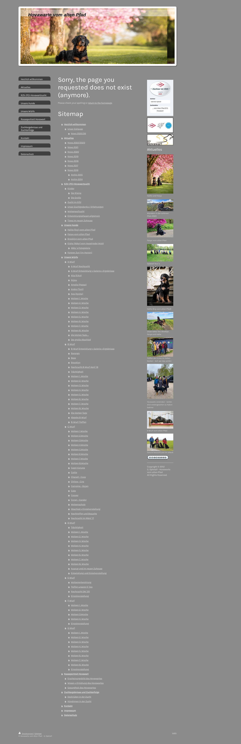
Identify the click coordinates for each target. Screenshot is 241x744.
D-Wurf (71, 522)
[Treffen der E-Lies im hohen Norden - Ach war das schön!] (160, 347)
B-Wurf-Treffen (78, 422)
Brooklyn (75, 362)
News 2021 (73, 147)
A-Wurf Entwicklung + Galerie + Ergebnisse (92, 271)
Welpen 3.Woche (79, 440)
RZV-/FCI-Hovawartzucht (77, 184)
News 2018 (73, 161)
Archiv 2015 (77, 174)
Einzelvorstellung (80, 596)
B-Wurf (71, 344)
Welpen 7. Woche (79, 325)
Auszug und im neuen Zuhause (86, 568)
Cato (73, 490)
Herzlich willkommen (75, 124)
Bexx (73, 358)
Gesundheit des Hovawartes (82, 687)
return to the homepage (100, 103)
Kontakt (68, 706)
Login (174, 733)
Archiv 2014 (77, 179)
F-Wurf (71, 600)
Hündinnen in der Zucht (79, 701)
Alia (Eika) (76, 275)
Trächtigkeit (77, 371)
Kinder (71, 188)
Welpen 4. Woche (80, 312)
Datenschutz (70, 715)
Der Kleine (76, 193)
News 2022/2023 (76, 142)
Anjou (74, 280)
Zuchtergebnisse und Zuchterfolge (81, 692)
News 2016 (73, 170)
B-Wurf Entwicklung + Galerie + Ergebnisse (92, 348)
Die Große (76, 197)
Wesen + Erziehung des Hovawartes (86, 683)
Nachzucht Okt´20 (80, 591)
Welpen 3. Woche (80, 307)
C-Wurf (71, 426)
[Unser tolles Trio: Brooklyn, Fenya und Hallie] (160, 321)
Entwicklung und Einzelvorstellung (89, 573)
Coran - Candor (79, 500)
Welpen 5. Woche (80, 316)
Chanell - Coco (78, 477)
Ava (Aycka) (77, 293)
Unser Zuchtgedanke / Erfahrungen (85, 206)
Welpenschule (78, 504)
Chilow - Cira (77, 481)
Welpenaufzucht (76, 211)
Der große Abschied (81, 339)
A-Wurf (71, 261)
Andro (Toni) (77, 289)
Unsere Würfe (71, 257)
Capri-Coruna (78, 467)
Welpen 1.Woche (79, 431)
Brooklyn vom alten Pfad (80, 238)
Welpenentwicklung (81, 582)
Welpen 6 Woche (79, 454)
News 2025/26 (78, 133)
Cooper (74, 495)
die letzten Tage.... (80, 335)
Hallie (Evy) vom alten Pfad (81, 229)
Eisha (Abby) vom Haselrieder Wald (86, 243)
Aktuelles (69, 138)
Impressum (70, 710)
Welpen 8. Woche (80, 330)
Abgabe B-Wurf (79, 417)
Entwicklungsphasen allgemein (84, 216)
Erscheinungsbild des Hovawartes (85, 678)
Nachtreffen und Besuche (84, 513)
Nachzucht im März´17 (82, 518)
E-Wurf (71, 577)
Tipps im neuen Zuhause (80, 220)
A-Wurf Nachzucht (80, 266)
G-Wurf (71, 628)
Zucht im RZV (74, 202)
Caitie (74, 472)
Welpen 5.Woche (79, 449)
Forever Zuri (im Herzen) (80, 252)
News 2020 (73, 151)
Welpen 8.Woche (79, 463)
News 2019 (73, 156)
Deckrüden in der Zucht (79, 696)
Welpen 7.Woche (79, 458)
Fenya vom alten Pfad (79, 234)
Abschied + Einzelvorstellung (85, 509)
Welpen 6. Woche (80, 321)
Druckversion (27, 734)
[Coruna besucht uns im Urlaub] (160, 442)
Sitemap (38, 734)
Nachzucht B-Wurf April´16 (84, 367)
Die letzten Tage (79, 412)
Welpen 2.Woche (79, 435)
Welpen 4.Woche (79, 445)
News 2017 (73, 165)
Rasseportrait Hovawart (76, 674)
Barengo (75, 353)
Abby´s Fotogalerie (80, 248)
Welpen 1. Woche (79, 298)
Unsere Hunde (71, 225)
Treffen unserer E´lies (81, 587)
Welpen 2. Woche (80, 303)
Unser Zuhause (75, 129)
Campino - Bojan (79, 486)
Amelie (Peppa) (79, 284)
